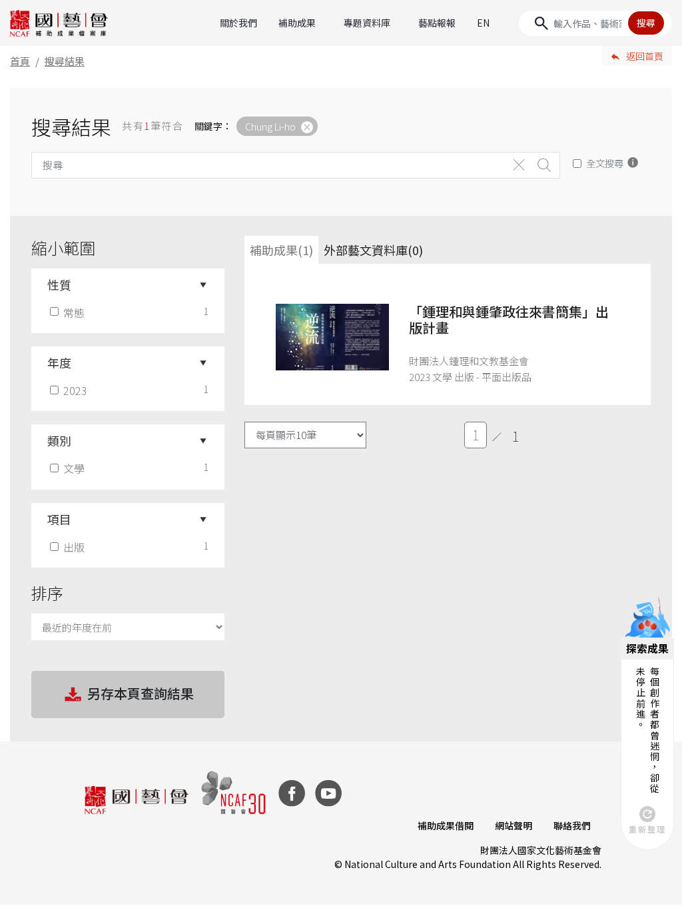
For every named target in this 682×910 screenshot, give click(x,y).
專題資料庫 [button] (367, 22)
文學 (74, 468)
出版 (74, 547)
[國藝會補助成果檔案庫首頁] (59, 23)
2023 (75, 390)
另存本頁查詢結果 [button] (140, 693)
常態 (74, 312)
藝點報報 (437, 22)
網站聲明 (513, 825)
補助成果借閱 (446, 825)
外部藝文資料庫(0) (373, 249)
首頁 (20, 61)
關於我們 (238, 22)
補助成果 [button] (297, 22)
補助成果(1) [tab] (281, 249)
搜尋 (646, 22)
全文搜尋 (604, 163)
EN (483, 22)
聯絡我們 (572, 825)
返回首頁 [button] (644, 56)
